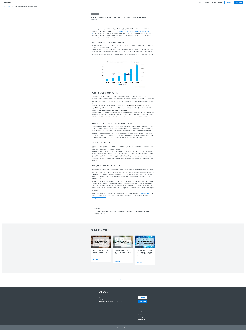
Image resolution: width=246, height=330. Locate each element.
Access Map (101, 305)
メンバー (214, 2)
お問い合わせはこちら (98, 198)
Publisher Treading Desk (145, 193)
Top (4, 6)
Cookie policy (141, 319)
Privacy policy (141, 317)
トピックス (207, 2)
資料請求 (229, 2)
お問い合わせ (239, 2)
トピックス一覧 (123, 279)
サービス (201, 2)
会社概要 (220, 2)
